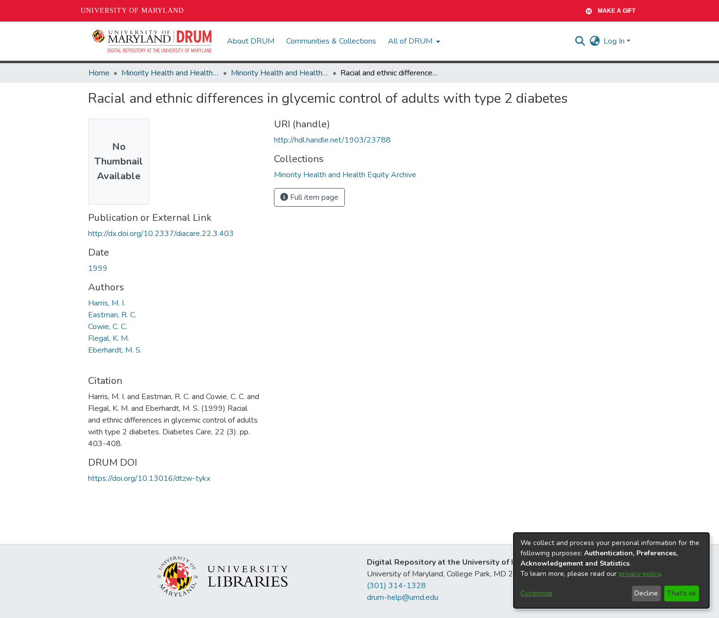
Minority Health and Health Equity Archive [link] (170, 73)
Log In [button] (615, 41)
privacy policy (639, 573)
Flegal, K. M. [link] (108, 338)
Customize (536, 593)
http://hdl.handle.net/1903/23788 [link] (332, 140)
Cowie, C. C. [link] (107, 326)
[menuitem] (413, 41)
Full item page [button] (313, 197)
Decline (646, 593)
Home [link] (99, 73)
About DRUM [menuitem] (250, 41)
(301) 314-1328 (396, 585)
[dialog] (611, 570)
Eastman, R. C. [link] (112, 314)
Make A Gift (616, 10)
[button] (152, 41)
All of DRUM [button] (410, 41)
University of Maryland (132, 10)
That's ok (681, 593)
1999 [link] (98, 268)
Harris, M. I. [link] (106, 303)
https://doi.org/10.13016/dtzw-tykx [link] (149, 478)
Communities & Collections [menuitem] (331, 41)
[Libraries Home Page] (222, 575)
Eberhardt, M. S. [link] (115, 350)
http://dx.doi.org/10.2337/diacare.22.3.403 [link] (161, 233)
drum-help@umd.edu (402, 597)
